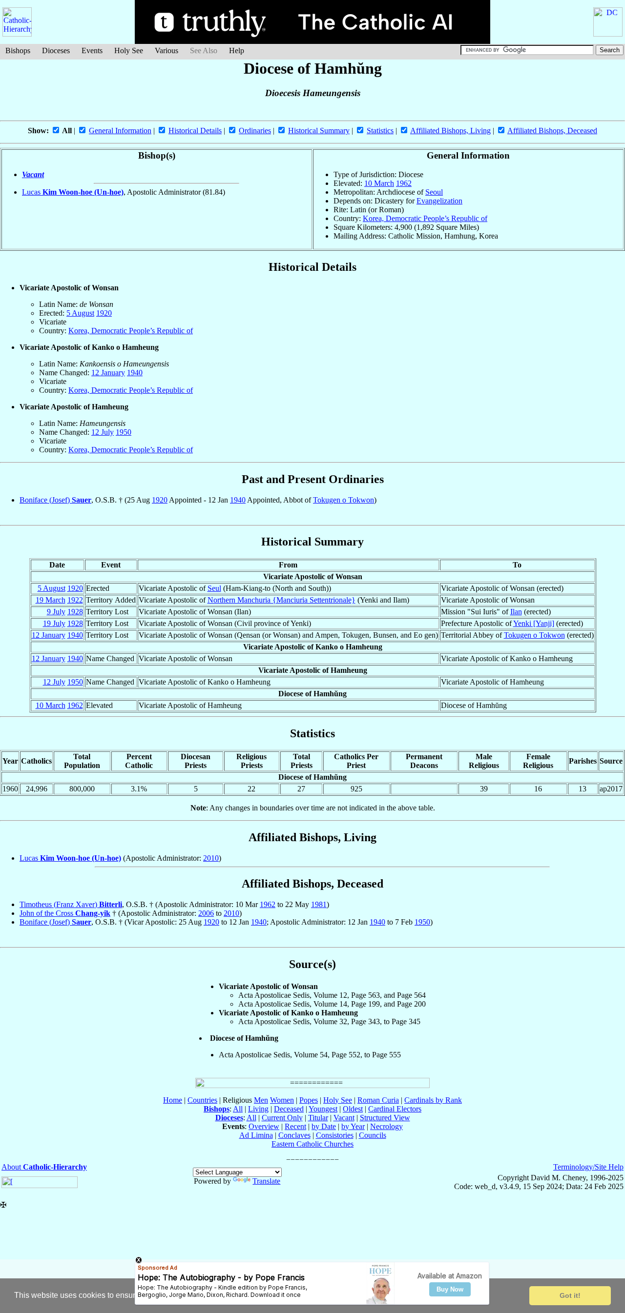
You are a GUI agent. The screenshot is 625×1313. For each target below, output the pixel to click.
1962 (404, 183)
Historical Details (195, 130)
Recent (295, 1126)
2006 (206, 913)
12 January (108, 372)
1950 (123, 432)
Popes (308, 1100)
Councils (372, 1135)
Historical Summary (319, 130)
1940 (135, 372)
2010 (211, 858)
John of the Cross (65, 913)
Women (282, 1100)
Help (236, 50)
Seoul (434, 192)
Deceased (289, 1109)
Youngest (323, 1109)
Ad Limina (256, 1135)
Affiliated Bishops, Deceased (552, 130)
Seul (214, 588)
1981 (319, 904)
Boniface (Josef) (55, 500)
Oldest (353, 1109)
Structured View (385, 1117)
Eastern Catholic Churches (312, 1144)
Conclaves (294, 1135)
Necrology (386, 1126)
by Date (324, 1126)
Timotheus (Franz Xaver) (71, 904)
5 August (80, 313)
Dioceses (56, 50)
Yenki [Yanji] (533, 623)
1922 (75, 600)
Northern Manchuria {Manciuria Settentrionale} (281, 600)
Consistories (335, 1135)
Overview (264, 1126)
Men (261, 1100)
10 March (379, 183)
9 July (56, 611)
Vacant (33, 174)
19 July (54, 623)
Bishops (17, 50)
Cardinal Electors (394, 1109)
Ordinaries (255, 130)
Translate (266, 1181)
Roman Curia (378, 1100)
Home (172, 1100)
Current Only (282, 1117)
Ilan (516, 611)
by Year (353, 1126)
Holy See (128, 50)
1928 (75, 611)
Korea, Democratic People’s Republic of (425, 218)
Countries (202, 1100)
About (44, 1167)
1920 (104, 313)
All (238, 1109)
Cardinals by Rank (433, 1100)
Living (258, 1109)
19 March (50, 600)
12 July (102, 432)
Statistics (380, 130)
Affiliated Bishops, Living (450, 130)
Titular (318, 1117)
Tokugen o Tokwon (343, 500)
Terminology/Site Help (588, 1167)
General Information (120, 130)
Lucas (73, 192)
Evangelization (439, 201)
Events (92, 50)
